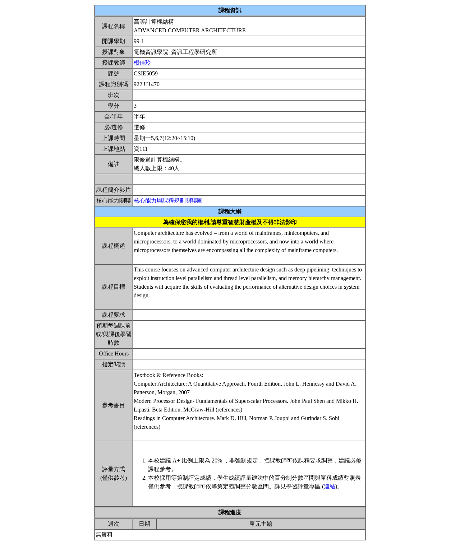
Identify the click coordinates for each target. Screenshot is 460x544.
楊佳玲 (142, 63)
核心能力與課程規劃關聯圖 (168, 200)
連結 (329, 486)
